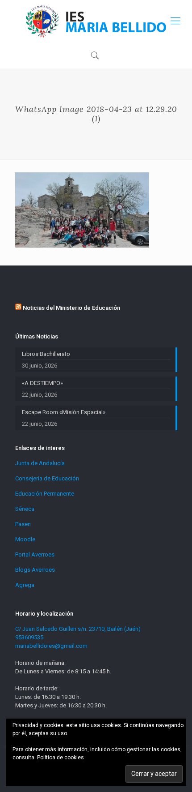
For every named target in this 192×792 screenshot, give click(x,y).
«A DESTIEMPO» (42, 383)
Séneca (24, 508)
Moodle (25, 539)
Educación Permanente (44, 493)
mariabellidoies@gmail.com (51, 645)
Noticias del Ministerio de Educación (71, 307)
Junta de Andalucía (40, 463)
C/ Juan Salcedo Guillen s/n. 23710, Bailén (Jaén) (78, 628)
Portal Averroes (34, 554)
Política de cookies (60, 757)
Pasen (23, 524)
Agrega (24, 585)
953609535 (29, 637)
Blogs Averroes (35, 569)
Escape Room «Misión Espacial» (63, 412)
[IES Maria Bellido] (96, 20)
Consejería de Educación (47, 478)
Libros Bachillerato (46, 354)
